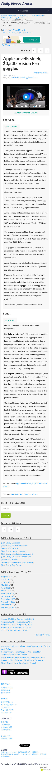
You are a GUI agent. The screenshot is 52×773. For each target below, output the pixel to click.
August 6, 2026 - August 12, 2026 (16, 627)
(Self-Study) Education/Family (14, 545)
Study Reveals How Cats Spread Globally (19, 663)
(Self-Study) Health (9, 548)
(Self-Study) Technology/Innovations (24, 78)
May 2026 (5, 585)
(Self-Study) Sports (9, 559)
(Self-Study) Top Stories (11, 565)
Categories (34, 11)
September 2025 (8, 607)
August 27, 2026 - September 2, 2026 (17, 619)
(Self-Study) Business (10, 543)
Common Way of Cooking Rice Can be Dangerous (22, 660)
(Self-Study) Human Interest (13, 551)
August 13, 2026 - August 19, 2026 (16, 624)
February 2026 (7, 593)
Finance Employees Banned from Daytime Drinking (23, 657)
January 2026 (7, 596)
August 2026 (6, 576)
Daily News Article (17, 3)
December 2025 (8, 599)
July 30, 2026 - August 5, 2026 (14, 630)
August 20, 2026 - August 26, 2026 (16, 622)
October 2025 (7, 604)
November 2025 (8, 602)
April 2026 (5, 588)
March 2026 (6, 590)
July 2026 (5, 579)
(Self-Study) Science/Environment (16, 556)
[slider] (26, 106)
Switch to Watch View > (26, 112)
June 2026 (5, 582)
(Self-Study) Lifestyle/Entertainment (17, 554)
